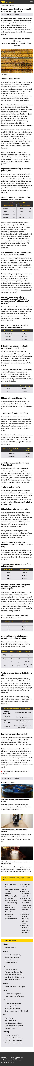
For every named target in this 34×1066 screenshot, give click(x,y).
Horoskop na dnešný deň (13, 1003)
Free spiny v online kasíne (13, 1043)
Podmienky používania (16, 1058)
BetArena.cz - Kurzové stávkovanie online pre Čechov (26, 918)
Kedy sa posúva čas (11, 1006)
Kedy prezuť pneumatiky (12, 979)
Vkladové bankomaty (11, 960)
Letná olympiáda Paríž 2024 (14, 1023)
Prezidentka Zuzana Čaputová (14, 996)
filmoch (10, 515)
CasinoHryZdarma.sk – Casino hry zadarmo (12, 891)
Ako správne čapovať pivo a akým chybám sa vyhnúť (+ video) (15, 862)
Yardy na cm (15, 43)
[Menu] (31, 2)
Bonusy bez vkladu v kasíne (13, 1040)
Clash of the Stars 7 (11, 1028)
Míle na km (17, 41)
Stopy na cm (6, 43)
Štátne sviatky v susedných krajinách (16, 1011)
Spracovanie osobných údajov (12, 1060)
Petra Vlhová (9, 1018)
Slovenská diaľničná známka (14, 974)
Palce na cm (26, 39)
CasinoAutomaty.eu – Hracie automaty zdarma (11, 903)
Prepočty (23, 43)
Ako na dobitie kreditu (12, 957)
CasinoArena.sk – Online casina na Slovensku (11, 910)
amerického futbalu (7, 608)
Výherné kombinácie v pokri (13, 1038)
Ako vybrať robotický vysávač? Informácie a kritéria (15, 800)
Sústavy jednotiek (15, 39)
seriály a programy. (14, 269)
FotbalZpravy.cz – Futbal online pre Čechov (27, 900)
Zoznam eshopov (10, 948)
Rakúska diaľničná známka (13, 972)
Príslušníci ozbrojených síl (20, 421)
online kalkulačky (26, 290)
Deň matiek (18, 526)
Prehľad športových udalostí (14, 1025)
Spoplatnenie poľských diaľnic (14, 977)
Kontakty (4, 1058)
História (5, 39)
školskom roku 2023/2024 (10, 760)
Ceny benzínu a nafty (11, 969)
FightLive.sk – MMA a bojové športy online (26, 894)
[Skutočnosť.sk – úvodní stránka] (7, 2)
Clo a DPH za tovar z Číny (13, 955)
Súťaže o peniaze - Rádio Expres (15, 986)
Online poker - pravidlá (12, 1035)
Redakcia (17, 14)
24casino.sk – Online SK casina (26, 887)
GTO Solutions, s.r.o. (7, 1062)
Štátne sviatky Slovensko (13, 1008)
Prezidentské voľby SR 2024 (14, 994)
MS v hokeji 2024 (10, 1020)
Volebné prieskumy (11, 962)
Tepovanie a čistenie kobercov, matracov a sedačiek (14, 830)
